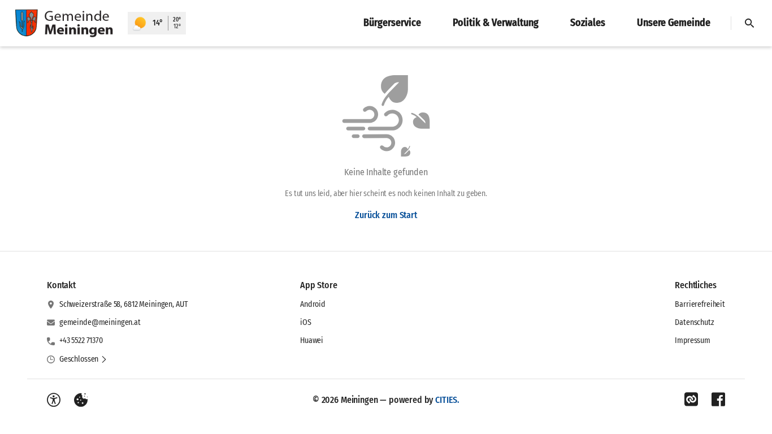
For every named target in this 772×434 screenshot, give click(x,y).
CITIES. (447, 399)
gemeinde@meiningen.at (100, 322)
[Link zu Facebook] (718, 399)
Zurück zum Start (386, 215)
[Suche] (749, 23)
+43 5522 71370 (81, 340)
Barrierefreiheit (700, 304)
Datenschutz (694, 322)
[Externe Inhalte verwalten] (81, 400)
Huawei (311, 340)
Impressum (692, 340)
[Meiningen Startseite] (64, 23)
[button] (83, 359)
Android (313, 304)
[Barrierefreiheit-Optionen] (53, 400)
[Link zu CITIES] (691, 399)
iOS (305, 322)
